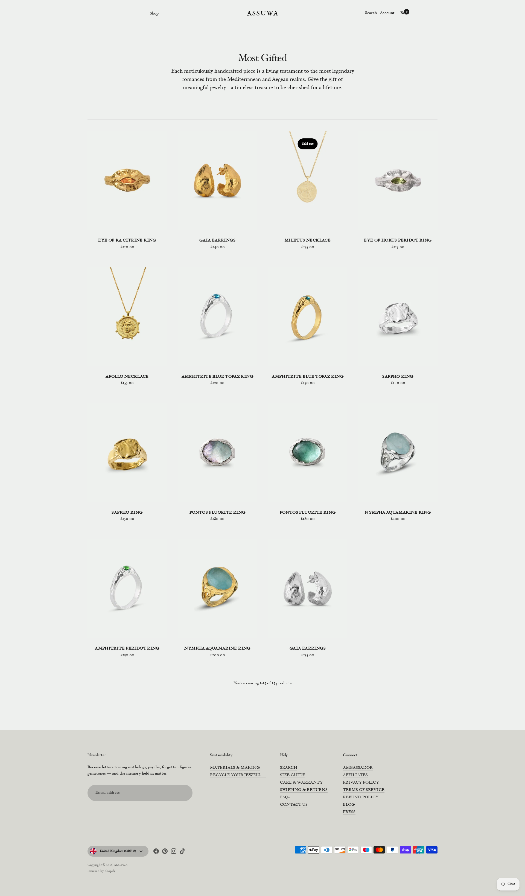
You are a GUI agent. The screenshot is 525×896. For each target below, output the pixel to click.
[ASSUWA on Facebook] (156, 852)
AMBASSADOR (358, 768)
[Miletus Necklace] (307, 180)
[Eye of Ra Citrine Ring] (127, 180)
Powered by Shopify (101, 871)
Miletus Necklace (308, 240)
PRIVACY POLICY (361, 783)
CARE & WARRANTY (301, 783)
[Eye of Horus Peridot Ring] (398, 180)
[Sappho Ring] (398, 316)
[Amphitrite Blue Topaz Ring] (217, 316)
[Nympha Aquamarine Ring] (398, 452)
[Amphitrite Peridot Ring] (127, 588)
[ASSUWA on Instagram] (173, 852)
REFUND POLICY (361, 797)
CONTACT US (294, 805)
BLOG (349, 805)
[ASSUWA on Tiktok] (182, 852)
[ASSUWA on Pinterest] (165, 852)
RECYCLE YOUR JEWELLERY (239, 775)
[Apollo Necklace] (127, 316)
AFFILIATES (355, 775)
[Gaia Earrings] (217, 180)
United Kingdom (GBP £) (118, 851)
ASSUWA (121, 865)
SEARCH (288, 768)
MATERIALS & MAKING (235, 768)
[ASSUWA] (262, 13)
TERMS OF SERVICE (363, 790)
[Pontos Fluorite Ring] (217, 452)
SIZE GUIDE (292, 775)
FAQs (285, 797)
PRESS (349, 812)
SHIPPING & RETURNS (304, 790)
